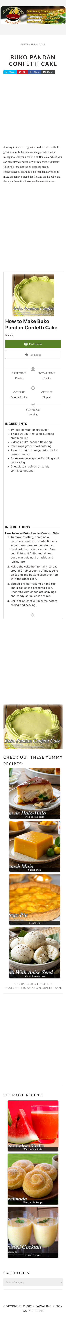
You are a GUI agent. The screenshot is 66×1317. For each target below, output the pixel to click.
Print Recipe (35, 343)
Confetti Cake (52, 988)
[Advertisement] (33, 111)
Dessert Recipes (41, 984)
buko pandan (32, 988)
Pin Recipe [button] (35, 354)
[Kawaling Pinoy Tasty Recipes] (33, 25)
